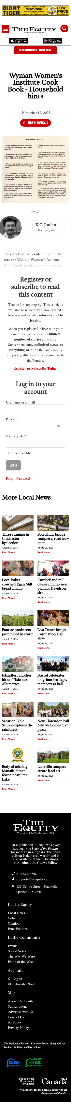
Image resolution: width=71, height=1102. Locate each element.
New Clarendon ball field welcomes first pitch (53, 725)
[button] (5, 29)
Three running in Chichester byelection (15, 539)
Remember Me (19, 453)
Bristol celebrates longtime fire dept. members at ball (52, 680)
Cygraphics (34, 1047)
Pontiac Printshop (13, 1047)
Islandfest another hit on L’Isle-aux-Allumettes (16, 680)
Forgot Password (18, 478)
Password (12, 419)
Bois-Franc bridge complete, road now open (53, 539)
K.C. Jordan (46, 225)
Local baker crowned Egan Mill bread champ (17, 584)
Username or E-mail (20, 402)
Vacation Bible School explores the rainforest (17, 725)
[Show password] (58, 426)
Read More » (8, 552)
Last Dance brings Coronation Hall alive (51, 634)
